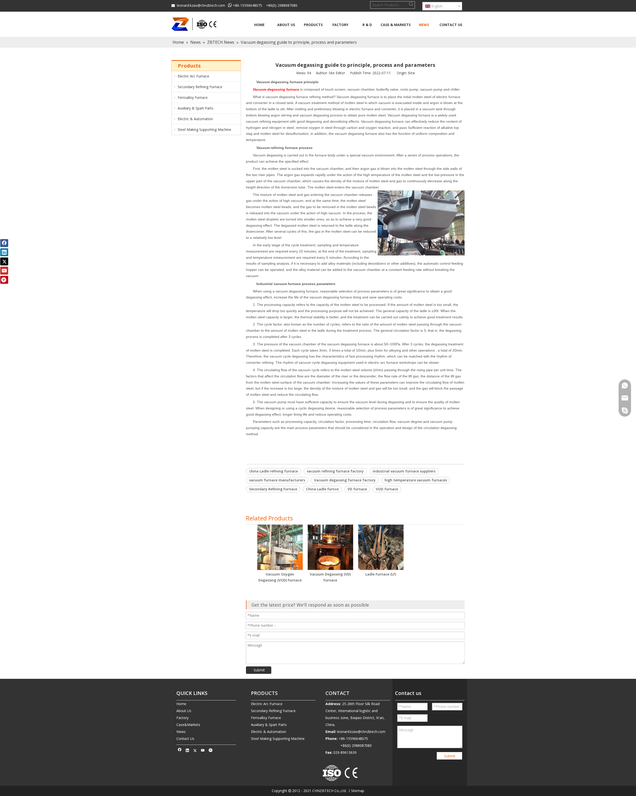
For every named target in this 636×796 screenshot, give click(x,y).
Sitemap (357, 790)
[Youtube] (203, 751)
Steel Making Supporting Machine (204, 129)
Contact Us (185, 738)
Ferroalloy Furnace (192, 97)
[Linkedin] (187, 751)
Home (181, 703)
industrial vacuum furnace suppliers (404, 471)
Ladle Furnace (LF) (380, 574)
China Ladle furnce (322, 489)
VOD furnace (387, 489)
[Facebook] (180, 751)
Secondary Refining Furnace (199, 86)
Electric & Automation (195, 118)
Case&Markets (188, 724)
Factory (182, 717)
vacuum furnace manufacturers (277, 480)
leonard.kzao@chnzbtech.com (201, 5)
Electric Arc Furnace (193, 76)
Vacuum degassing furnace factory (345, 480)
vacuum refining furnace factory (335, 471)
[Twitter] (195, 751)
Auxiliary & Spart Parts (195, 108)
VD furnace (357, 489)
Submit (259, 670)
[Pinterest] (210, 751)
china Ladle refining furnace (273, 471)
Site (411, 73)
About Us (183, 710)
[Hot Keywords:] (411, 4)
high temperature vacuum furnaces (416, 480)
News (181, 731)
